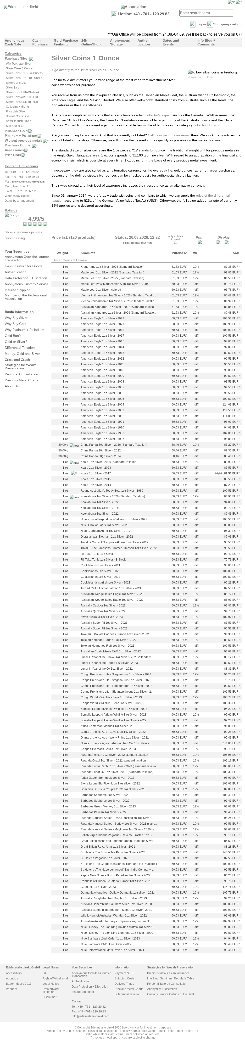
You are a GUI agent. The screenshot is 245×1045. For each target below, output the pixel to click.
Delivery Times (124, 983)
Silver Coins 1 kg (16, 82)
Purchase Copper (18, 145)
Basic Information (19, 312)
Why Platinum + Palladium (24, 330)
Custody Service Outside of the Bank (171, 994)
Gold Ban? (13, 336)
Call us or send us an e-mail (169, 135)
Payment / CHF (124, 973)
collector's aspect (158, 115)
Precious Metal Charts (21, 380)
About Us (12, 386)
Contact (77, 1001)
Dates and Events (171, 42)
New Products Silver (18, 121)
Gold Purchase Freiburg (66, 42)
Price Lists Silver (16, 111)
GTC (46, 973)
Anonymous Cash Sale (15, 42)
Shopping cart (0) (227, 24)
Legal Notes (51, 967)
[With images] (227, 246)
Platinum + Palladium (21, 136)
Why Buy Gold (15, 324)
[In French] (239, 2)
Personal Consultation (21, 374)
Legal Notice (51, 983)
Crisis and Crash (17, 359)
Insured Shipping (17, 290)
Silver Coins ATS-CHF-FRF (22, 97)
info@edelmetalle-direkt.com (28, 181)
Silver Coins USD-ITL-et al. (22, 102)
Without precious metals (24, 140)
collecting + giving (207, 125)
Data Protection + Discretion (26, 278)
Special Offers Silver (18, 116)
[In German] (232, 2)
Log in (200, 24)
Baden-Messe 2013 (19, 983)
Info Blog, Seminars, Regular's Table (170, 978)
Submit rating (15, 238)
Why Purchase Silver (18, 63)
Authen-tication (144, 42)
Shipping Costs (124, 978)
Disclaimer (49, 997)
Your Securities (17, 251)
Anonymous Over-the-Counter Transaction (91, 975)
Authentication (15, 272)
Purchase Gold (16, 131)
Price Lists (13, 155)
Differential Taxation (20, 348)
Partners (11, 989)
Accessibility (14, 973)
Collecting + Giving (17, 106)
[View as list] (219, 246)
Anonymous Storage (120, 42)
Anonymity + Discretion (162, 989)
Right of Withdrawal (55, 978)
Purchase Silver (17, 58)
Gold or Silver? (16, 342)
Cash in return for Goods (23, 266)
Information (122, 967)
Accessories (14, 150)
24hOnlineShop (91, 42)
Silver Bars (12, 87)
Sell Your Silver (15, 126)
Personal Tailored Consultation (167, 983)
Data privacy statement (51, 990)
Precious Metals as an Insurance (168, 973)
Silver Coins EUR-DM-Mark (22, 92)
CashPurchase (40, 42)
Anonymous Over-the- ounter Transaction (27, 258)
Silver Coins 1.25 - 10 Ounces (24, 78)
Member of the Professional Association (26, 296)
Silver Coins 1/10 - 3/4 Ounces (24, 73)
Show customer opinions (23, 232)
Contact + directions (21, 166)
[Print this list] (200, 243)
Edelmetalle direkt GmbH (23, 967)
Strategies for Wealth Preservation (21, 366)
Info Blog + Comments (206, 42)
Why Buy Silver (16, 318)
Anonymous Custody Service (26, 284)
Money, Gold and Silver (22, 354)
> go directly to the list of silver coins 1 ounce (85, 70)
